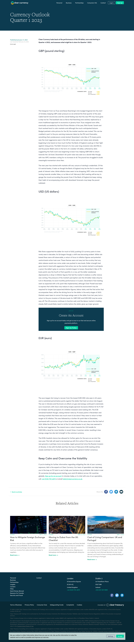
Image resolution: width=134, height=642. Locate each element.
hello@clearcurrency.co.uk (72, 479)
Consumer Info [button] (92, 3)
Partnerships (14, 582)
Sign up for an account (53, 476)
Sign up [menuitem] (119, 3)
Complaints (70, 605)
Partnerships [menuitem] (79, 3)
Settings (110, 636)
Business (13, 580)
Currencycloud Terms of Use (25, 626)
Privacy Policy (29, 605)
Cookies (79, 605)
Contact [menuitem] (103, 3)
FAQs (12, 589)
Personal (13, 578)
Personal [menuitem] (59, 3)
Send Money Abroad (17, 591)
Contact (39, 578)
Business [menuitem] (69, 3)
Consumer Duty (42, 605)
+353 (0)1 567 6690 (101, 590)
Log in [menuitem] (111, 3)
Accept (120, 636)
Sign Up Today (71, 328)
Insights (12, 584)
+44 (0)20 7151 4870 (49, 479)
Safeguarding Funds (56, 605)
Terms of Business (16, 605)
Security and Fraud (16, 595)
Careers (12, 587)
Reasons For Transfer (17, 593)
